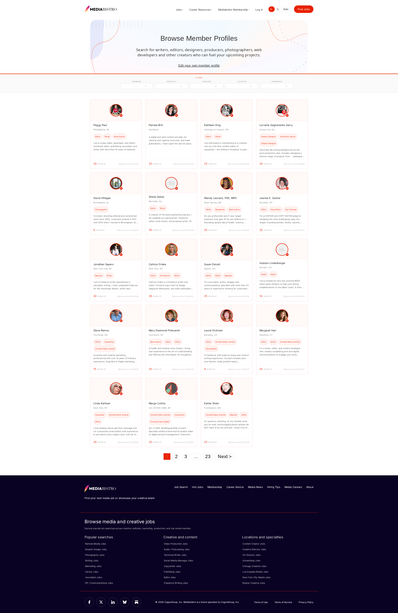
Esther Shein (211, 403)
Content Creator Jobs (254, 543)
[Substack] (136, 602)
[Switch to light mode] (271, 9)
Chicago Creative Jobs (254, 566)
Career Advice (235, 487)
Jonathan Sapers (103, 264)
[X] (101, 602)
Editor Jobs (170, 577)
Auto (285, 9)
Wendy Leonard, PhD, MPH (220, 198)
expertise (136, 81)
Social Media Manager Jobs (178, 560)
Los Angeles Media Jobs (255, 571)
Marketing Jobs (93, 566)
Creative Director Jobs (254, 549)
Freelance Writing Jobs (176, 583)
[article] (116, 134)
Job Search (181, 487)
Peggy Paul (100, 125)
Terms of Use (261, 602)
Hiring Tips (273, 487)
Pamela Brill (156, 125)
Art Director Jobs (251, 555)
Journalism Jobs (93, 577)
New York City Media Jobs (256, 577)
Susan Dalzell (212, 264)
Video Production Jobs (176, 543)
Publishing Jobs (172, 571)
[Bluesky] (124, 602)
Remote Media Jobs (95, 543)
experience (277, 81)
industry (206, 81)
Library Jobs (91, 571)
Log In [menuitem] (259, 9)
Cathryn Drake (157, 264)
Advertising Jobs (251, 560)
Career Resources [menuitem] (200, 9)
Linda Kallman (101, 403)
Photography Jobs (94, 555)
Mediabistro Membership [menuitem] (233, 9)
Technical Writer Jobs (175, 555)
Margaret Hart (267, 330)
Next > (225, 456)
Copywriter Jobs (172, 566)
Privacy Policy (306, 602)
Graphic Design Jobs (96, 549)
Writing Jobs (91, 560)
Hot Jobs (197, 487)
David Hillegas (102, 198)
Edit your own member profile (199, 65)
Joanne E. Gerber (269, 198)
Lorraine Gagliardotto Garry (276, 125)
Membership (214, 487)
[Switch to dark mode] (278, 9)
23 (208, 456)
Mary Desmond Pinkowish (164, 330)
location (241, 81)
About (309, 487)
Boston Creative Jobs (254, 583)
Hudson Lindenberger (272, 263)
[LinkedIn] (113, 602)
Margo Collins (157, 403)
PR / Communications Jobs (99, 583)
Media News (255, 487)
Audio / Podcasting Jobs (177, 549)
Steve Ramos (101, 330)
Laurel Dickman (213, 330)
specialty (171, 81)
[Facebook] (89, 602)
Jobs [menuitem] (179, 9)
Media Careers (293, 487)
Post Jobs (304, 9)
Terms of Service (283, 602)
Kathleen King (212, 125)
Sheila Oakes (156, 196)
